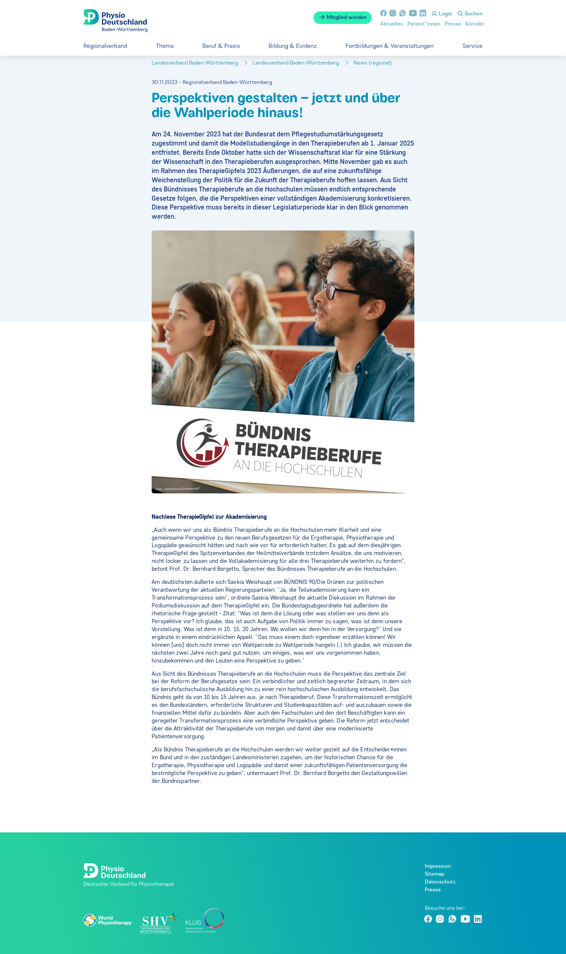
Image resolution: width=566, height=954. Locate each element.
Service (472, 46)
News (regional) (373, 63)
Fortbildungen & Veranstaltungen (390, 46)
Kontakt (474, 24)
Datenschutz (440, 882)
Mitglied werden (346, 17)
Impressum (438, 866)
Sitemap (434, 874)
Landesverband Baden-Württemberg (195, 63)
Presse (453, 24)
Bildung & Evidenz (293, 46)
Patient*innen (423, 24)
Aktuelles (391, 24)
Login (445, 14)
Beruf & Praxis (221, 46)
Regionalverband (105, 46)
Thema (165, 46)
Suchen (472, 14)
